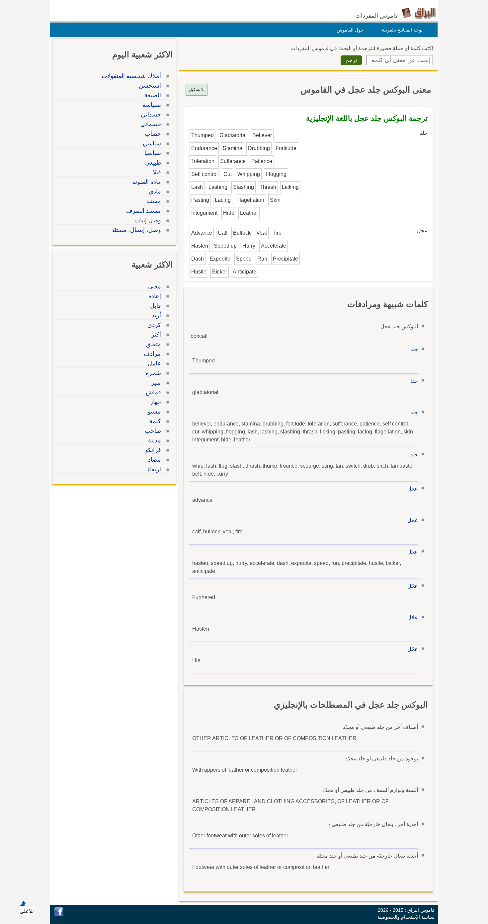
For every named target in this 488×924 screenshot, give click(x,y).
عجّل (412, 586)
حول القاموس (350, 30)
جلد (414, 349)
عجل (412, 489)
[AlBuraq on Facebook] (58, 914)
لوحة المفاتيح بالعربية (402, 30)
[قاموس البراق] (419, 13)
